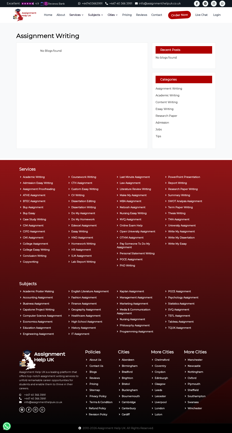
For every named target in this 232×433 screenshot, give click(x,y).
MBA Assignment (130, 201)
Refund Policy (97, 408)
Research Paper (166, 115)
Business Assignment (36, 303)
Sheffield (193, 390)
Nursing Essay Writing (133, 213)
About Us (95, 359)
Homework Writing (83, 243)
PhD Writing (127, 265)
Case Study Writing (34, 219)
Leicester (160, 396)
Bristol (126, 384)
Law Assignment (130, 183)
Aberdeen (128, 359)
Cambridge (129, 402)
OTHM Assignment (132, 237)
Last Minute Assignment (135, 177)
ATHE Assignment (34, 195)
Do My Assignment (83, 213)
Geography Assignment (86, 309)
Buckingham (130, 390)
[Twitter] (205, 3)
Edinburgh (161, 378)
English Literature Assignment (90, 291)
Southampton (197, 396)
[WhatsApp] (222, 3)
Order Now (179, 15)
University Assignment (182, 225)
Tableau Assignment (181, 321)
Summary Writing (179, 195)
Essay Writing (165, 109)
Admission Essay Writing (38, 183)
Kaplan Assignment (132, 291)
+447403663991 (92, 3)
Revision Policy (98, 414)
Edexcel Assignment (84, 225)
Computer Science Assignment (42, 315)
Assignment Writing (169, 88)
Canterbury (129, 408)
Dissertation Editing (83, 201)
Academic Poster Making (38, 291)
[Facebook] (197, 3)
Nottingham (195, 371)
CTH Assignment (81, 183)
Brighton (127, 378)
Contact (156, 15)
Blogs (93, 371)
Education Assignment (37, 327)
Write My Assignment (181, 231)
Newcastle (194, 365)
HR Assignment (81, 249)
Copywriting (30, 261)
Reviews (141, 15)
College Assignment (35, 243)
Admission (162, 122)
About (61, 15)
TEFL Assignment (179, 315)
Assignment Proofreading (39, 189)
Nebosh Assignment (132, 207)
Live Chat (201, 15)
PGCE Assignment (131, 259)
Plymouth (194, 384)
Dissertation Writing (83, 207)
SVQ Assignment (178, 309)
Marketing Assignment (134, 303)
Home (48, 15)
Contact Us (96, 365)
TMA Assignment (178, 219)
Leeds (158, 390)
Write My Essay (177, 243)
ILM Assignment (81, 255)
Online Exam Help (131, 225)
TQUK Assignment (179, 327)
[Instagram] (214, 3)
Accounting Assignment (38, 297)
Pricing (127, 15)
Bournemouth (131, 396)
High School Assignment (86, 321)
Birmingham (130, 365)
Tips (158, 136)
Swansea (193, 402)
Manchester (195, 359)
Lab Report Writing (83, 261)
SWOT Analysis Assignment (185, 201)
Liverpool (161, 402)
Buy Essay (29, 213)
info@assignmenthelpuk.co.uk (160, 3)
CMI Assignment (33, 237)
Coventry (160, 365)
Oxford (192, 378)
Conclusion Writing (34, 255)
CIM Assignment (33, 225)
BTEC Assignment (34, 201)
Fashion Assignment (84, 297)
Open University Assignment (137, 231)
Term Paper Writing (180, 207)
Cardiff (126, 414)
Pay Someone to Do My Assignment (133, 245)
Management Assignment (136, 297)
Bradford (127, 371)
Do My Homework (83, 219)
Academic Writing (168, 95)
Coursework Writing (83, 177)
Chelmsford (162, 359)
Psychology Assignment (183, 297)
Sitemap (94, 390)
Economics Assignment (37, 321)
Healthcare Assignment (86, 315)
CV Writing (77, 195)
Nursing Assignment (132, 319)
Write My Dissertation (181, 237)
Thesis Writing (176, 213)
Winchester (195, 408)
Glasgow (160, 384)
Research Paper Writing (183, 189)
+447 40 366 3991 (121, 3)
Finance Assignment (84, 303)
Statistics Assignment (181, 303)
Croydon (160, 371)
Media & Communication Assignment (133, 311)
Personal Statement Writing (137, 253)
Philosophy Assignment (135, 325)
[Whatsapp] (6, 426)
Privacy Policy (97, 396)
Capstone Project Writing (38, 309)
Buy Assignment (33, 207)
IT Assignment (80, 333)
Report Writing (177, 183)
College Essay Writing (36, 249)
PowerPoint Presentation (184, 177)
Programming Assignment (136, 331)
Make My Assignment (133, 195)
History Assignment (83, 327)
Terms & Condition (100, 402)
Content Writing (167, 102)
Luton (158, 414)
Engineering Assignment (38, 333)
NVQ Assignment (130, 219)
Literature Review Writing (135, 189)
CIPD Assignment (34, 231)
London (160, 408)
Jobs (159, 129)
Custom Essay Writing (84, 189)
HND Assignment (82, 237)
